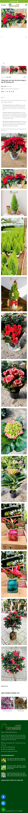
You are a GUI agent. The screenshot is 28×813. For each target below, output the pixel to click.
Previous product (23, 77)
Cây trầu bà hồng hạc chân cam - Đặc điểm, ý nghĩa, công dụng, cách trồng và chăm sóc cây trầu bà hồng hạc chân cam (17, 774)
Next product (26, 77)
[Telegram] (18, 1)
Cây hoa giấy (21, 710)
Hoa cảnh (9, 77)
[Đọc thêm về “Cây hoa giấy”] (25, 699)
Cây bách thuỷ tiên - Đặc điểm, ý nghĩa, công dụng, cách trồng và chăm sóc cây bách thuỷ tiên (16, 767)
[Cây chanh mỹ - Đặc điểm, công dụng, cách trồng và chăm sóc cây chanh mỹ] (3, 760)
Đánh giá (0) (4, 686)
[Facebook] (10, 1)
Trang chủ (3, 77)
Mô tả (3, 97)
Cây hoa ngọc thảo (7, 710)
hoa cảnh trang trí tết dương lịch (11, 88)
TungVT (20, 810)
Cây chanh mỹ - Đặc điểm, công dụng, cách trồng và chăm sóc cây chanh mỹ (16, 759)
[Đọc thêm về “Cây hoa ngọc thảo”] (11, 699)
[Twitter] (12, 1)
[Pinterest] (14, 1)
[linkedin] (16, 1)
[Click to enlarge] (3, 63)
